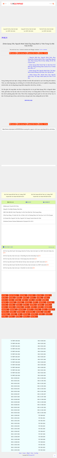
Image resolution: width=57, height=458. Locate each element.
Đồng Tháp (33, 316)
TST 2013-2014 (41, 423)
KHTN (34, 302)
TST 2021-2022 (41, 444)
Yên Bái (40, 314)
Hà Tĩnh (37, 299)
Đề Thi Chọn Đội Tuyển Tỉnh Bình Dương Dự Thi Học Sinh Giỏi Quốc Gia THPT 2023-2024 (28, 29)
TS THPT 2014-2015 (15, 351)
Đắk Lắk (10, 316)
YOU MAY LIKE (8, 247)
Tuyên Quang (5, 314)
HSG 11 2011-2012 (42, 380)
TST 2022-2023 (41, 447)
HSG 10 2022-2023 (15, 410)
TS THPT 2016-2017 (15, 356)
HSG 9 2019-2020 (42, 364)
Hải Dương (11, 302)
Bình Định (47, 295)
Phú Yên (39, 307)
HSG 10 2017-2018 (15, 396)
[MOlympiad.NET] (16, 4)
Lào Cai (25, 304)
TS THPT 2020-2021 (15, 367)
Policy (32, 453)
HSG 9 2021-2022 (42, 370)
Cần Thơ (3, 299)
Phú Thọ (32, 307)
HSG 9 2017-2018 (42, 359)
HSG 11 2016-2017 (42, 394)
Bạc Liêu (4, 297)
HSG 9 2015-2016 (42, 354)
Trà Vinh (46, 311)
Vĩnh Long (25, 314)
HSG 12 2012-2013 (15, 420)
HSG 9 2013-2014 (42, 348)
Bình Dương (22, 295)
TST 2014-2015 (41, 426)
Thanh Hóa (4, 311)
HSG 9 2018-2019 (42, 362)
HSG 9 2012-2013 (42, 346)
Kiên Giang (49, 302)
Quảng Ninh (21, 309)
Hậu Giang (27, 302)
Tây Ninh (13, 314)
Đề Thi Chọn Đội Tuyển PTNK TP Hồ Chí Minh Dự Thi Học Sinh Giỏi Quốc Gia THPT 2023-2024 (10, 29)
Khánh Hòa (41, 302)
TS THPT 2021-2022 (15, 370)
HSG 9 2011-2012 (42, 343)
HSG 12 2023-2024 (15, 450)
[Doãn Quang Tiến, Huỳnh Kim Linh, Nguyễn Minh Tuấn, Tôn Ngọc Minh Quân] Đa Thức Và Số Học (42, 76)
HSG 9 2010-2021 (42, 340)
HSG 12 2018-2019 (15, 436)
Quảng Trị (29, 309)
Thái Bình (12, 311)
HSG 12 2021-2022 (15, 444)
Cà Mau (45, 297)
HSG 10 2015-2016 (15, 391)
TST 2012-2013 (41, 420)
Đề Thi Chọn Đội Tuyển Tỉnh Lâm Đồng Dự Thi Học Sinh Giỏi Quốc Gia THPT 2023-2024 (46, 29)
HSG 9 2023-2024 (42, 375)
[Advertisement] (28, 16)
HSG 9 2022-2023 (42, 372)
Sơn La (43, 309)
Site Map (36, 453)
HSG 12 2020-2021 (15, 442)
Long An (18, 304)
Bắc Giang (11, 297)
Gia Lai (10, 299)
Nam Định (47, 304)
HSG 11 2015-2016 (42, 391)
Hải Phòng (19, 302)
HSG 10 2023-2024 (15, 412)
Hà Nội (30, 299)
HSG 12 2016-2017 (15, 431)
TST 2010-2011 (41, 415)
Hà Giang (17, 299)
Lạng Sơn (40, 304)
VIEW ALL (51, 247)
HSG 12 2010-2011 (15, 415)
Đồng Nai (25, 316)
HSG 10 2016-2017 (15, 394)
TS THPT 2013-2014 (15, 348)
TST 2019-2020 (41, 439)
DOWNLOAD (28, 100)
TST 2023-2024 (41, 450)
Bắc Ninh (25, 297)
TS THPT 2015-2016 (15, 354)
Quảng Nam (4, 309)
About (20, 453)
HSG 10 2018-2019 (15, 399)
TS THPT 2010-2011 (15, 340)
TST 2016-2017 (41, 431)
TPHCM (50, 309)
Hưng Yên (4, 302)
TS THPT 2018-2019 (15, 362)
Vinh (19, 314)
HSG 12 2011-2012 (15, 418)
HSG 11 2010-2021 (42, 378)
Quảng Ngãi (12, 309)
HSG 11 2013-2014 (42, 386)
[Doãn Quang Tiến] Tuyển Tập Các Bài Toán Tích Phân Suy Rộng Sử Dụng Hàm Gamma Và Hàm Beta (42, 66)
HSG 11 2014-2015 (42, 388)
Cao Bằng (39, 297)
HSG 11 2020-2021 (42, 404)
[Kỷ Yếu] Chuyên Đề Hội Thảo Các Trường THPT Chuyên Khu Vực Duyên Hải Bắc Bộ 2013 (15, 195)
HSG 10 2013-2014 (15, 386)
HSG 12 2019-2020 (15, 439)
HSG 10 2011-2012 (15, 380)
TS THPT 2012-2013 (15, 346)
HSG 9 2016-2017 (42, 356)
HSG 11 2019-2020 (42, 402)
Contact (24, 453)
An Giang (4, 295)
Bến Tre (32, 297)
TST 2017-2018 (41, 434)
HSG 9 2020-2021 (42, 367)
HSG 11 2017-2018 (42, 396)
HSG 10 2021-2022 (15, 407)
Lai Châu (11, 304)
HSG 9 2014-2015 (42, 351)
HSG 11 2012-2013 (42, 383)
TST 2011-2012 (41, 418)
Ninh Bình (11, 307)
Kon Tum (4, 304)
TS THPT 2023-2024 (15, 375)
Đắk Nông (18, 316)
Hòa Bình (44, 299)
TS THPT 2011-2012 (15, 343)
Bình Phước (30, 295)
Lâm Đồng (32, 304)
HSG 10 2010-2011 (15, 378)
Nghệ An (4, 307)
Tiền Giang (38, 311)
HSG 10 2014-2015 (15, 388)
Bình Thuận (39, 295)
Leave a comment (43, 49)
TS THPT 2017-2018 (15, 359)
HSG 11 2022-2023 (42, 410)
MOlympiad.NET (31, 455)
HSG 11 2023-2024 (42, 412)
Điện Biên (48, 314)
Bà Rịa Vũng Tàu (13, 295)
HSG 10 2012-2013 (15, 383)
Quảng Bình (47, 307)
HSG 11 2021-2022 (42, 407)
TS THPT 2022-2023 (15, 372)
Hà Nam (24, 299)
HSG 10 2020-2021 (15, 404)
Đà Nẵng (4, 316)
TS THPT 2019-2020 (15, 364)
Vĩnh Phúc (33, 314)
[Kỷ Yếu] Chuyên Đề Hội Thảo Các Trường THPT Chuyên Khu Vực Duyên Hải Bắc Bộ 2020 (42, 195)
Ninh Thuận (19, 307)
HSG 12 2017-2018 (15, 434)
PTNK (26, 307)
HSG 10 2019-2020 (15, 402)
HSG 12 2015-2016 (15, 428)
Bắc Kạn (18, 297)
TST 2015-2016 (41, 428)
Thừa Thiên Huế (29, 311)
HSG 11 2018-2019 (42, 399)
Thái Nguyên (20, 311)
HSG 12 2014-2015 (15, 426)
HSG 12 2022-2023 (15, 447)
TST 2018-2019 (41, 436)
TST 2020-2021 (41, 442)
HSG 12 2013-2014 (15, 423)
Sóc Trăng (37, 309)
